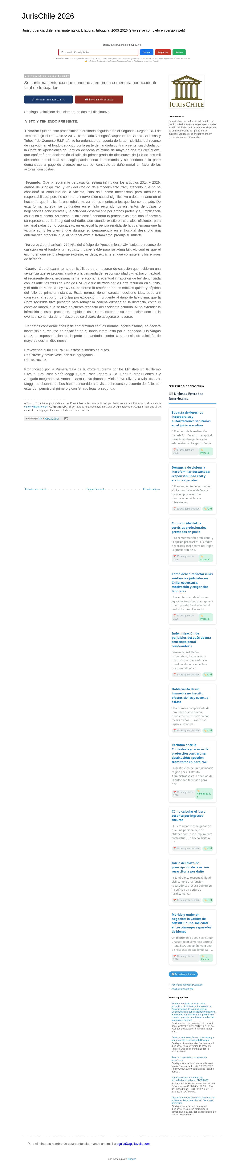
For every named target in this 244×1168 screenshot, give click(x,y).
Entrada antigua (151, 489)
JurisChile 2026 (48, 16)
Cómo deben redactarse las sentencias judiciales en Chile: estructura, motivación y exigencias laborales (192, 582)
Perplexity (163, 52)
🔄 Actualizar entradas (183, 974)
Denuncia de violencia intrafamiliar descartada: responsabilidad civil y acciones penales (191, 473)
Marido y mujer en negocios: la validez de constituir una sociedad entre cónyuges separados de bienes (192, 923)
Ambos (179, 52)
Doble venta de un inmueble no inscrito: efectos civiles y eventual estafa (190, 695)
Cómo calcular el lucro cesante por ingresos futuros (188, 815)
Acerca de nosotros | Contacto (187, 984)
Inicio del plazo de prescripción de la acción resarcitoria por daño (190, 867)
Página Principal (95, 489)
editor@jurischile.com (36, 406)
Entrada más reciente (36, 489)
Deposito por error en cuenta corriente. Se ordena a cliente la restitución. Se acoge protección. (193, 1100)
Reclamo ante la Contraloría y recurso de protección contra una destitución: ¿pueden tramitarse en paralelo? (190, 753)
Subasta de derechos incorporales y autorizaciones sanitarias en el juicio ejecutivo (191, 418)
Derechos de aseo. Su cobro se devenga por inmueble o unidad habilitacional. (193, 1038)
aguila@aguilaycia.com (133, 1144)
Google (146, 52)
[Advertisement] (92, 456)
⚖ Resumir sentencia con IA (48, 99)
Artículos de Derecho (182, 988)
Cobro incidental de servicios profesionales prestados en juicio (189, 527)
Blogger (132, 1159)
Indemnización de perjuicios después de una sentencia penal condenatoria (191, 639)
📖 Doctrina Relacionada (99, 99)
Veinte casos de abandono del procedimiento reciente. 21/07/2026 (190, 1079)
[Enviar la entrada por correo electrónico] (65, 418)
